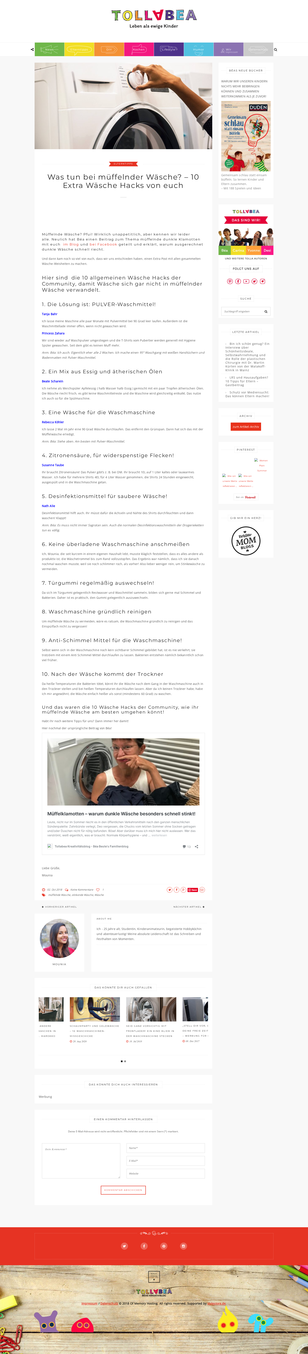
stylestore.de (216, 1303)
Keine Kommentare (81, 889)
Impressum (90, 1303)
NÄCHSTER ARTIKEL (187, 906)
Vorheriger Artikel (61, 906)
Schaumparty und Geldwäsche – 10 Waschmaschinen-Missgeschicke (123, 1031)
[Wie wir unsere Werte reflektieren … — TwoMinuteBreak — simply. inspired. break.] (229, 481)
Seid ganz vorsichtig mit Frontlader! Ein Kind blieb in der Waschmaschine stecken (179, 1031)
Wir (228, 49)
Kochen (139, 49)
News (49, 49)
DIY (109, 49)
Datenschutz (258, 49)
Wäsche (99, 895)
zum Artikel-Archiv (246, 427)
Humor (198, 49)
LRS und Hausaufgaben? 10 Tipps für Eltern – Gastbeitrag (246, 381)
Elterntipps (79, 49)
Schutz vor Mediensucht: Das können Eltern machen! (247, 394)
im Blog (70, 244)
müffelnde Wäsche (59, 895)
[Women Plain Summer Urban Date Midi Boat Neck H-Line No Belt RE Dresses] (261, 465)
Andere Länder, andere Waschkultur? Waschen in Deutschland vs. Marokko (63, 1031)
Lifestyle (168, 49)
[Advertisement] (118, 212)
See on (240, 497)
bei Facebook (103, 244)
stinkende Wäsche (82, 895)
